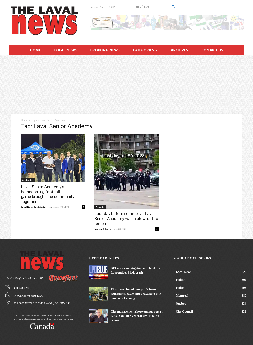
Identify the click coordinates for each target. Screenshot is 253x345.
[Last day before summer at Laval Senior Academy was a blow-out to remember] (126, 171)
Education (100, 207)
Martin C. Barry (102, 228)
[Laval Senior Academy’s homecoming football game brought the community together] (53, 158)
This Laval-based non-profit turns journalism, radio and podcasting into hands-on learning (136, 294)
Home (24, 120)
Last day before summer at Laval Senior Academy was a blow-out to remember (126, 218)
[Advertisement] (126, 84)
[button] (173, 6)
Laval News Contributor (34, 206)
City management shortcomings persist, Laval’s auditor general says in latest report (137, 316)
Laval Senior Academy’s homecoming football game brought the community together (47, 194)
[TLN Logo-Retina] (45, 21)
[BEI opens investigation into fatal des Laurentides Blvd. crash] (98, 272)
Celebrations (28, 180)
